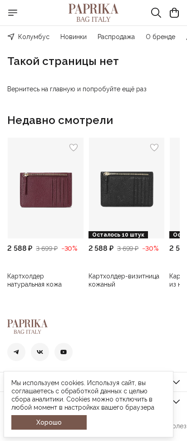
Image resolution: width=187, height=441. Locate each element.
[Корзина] (174, 12)
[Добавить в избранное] (74, 148)
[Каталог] (12, 12)
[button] (45, 188)
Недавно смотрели (60, 120)
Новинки (73, 36)
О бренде (160, 36)
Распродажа (116, 36)
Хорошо (49, 422)
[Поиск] (156, 12)
